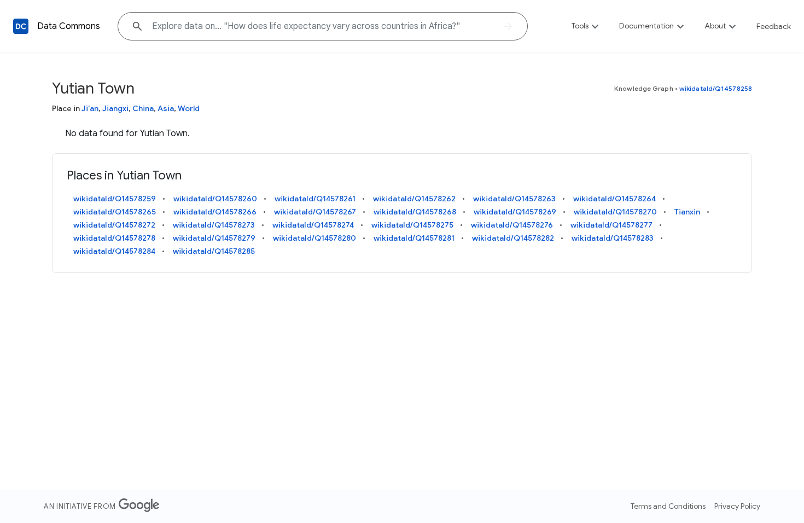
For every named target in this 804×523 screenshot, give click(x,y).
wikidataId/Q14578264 (614, 199)
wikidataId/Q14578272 (114, 225)
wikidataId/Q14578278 (114, 238)
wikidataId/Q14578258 (715, 88)
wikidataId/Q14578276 (512, 225)
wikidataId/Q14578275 (412, 225)
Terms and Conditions (668, 506)
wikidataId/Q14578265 (114, 212)
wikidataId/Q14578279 (214, 238)
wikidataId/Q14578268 (415, 212)
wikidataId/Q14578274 (313, 225)
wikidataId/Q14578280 (314, 238)
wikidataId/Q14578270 (615, 212)
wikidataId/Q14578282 (513, 238)
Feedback (773, 26)
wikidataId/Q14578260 (215, 199)
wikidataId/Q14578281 (414, 238)
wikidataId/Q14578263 (514, 199)
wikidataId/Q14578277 (611, 225)
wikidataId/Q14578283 (613, 238)
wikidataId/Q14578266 (215, 212)
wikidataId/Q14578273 (214, 225)
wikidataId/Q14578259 (114, 199)
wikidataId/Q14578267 (315, 212)
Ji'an (89, 108)
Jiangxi (115, 108)
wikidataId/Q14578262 (414, 199)
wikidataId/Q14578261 (315, 199)
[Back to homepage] (20, 26)
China (143, 108)
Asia (166, 108)
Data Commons (68, 26)
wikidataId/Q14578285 (214, 251)
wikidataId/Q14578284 (114, 251)
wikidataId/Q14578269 (515, 212)
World (189, 108)
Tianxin (687, 212)
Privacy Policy (737, 506)
